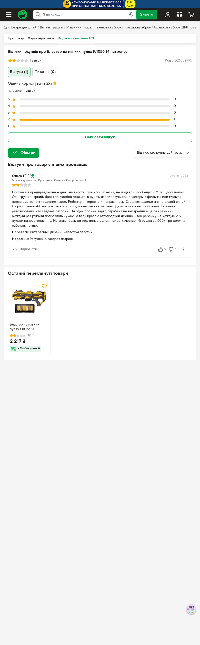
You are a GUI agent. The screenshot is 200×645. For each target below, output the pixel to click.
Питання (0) (45, 72)
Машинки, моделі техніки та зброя (93, 27)
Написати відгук (100, 137)
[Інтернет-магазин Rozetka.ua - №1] (22, 14)
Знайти (146, 15)
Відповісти (28, 249)
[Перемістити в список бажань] (44, 286)
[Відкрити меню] (9, 14)
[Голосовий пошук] (131, 14)
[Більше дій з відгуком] (183, 249)
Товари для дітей (23, 27)
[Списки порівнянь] (179, 14)
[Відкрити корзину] (191, 14)
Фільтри (27, 153)
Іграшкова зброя (137, 27)
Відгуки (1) (19, 72)
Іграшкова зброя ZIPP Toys (175, 27)
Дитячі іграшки (51, 27)
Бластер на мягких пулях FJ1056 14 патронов (24, 327)
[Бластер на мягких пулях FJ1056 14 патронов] (29, 301)
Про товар (16, 38)
